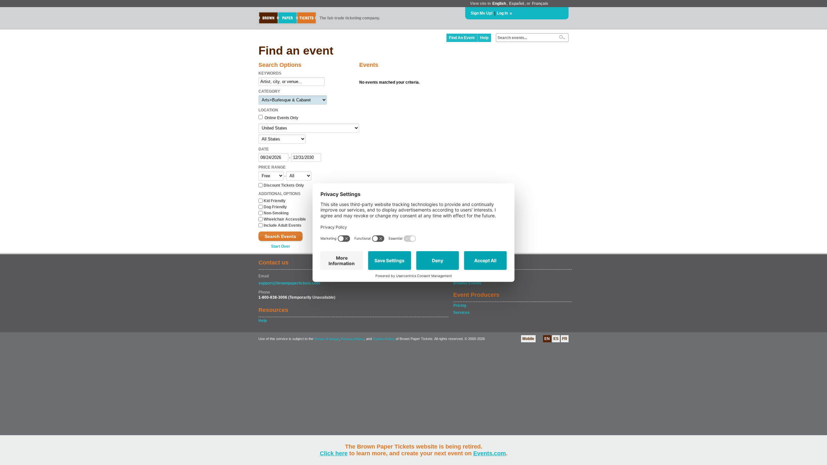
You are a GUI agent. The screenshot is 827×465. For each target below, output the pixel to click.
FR (564, 338)
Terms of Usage (326, 339)
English (499, 3)
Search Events (280, 236)
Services (461, 312)
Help (484, 38)
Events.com (489, 453)
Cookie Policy (384, 339)
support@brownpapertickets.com (289, 283)
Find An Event (462, 38)
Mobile (528, 338)
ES (556, 338)
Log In (502, 13)
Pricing (459, 305)
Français (540, 3)
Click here (334, 453)
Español (516, 3)
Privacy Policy (352, 339)
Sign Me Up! (482, 13)
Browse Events (467, 283)
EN (547, 338)
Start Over (280, 246)
